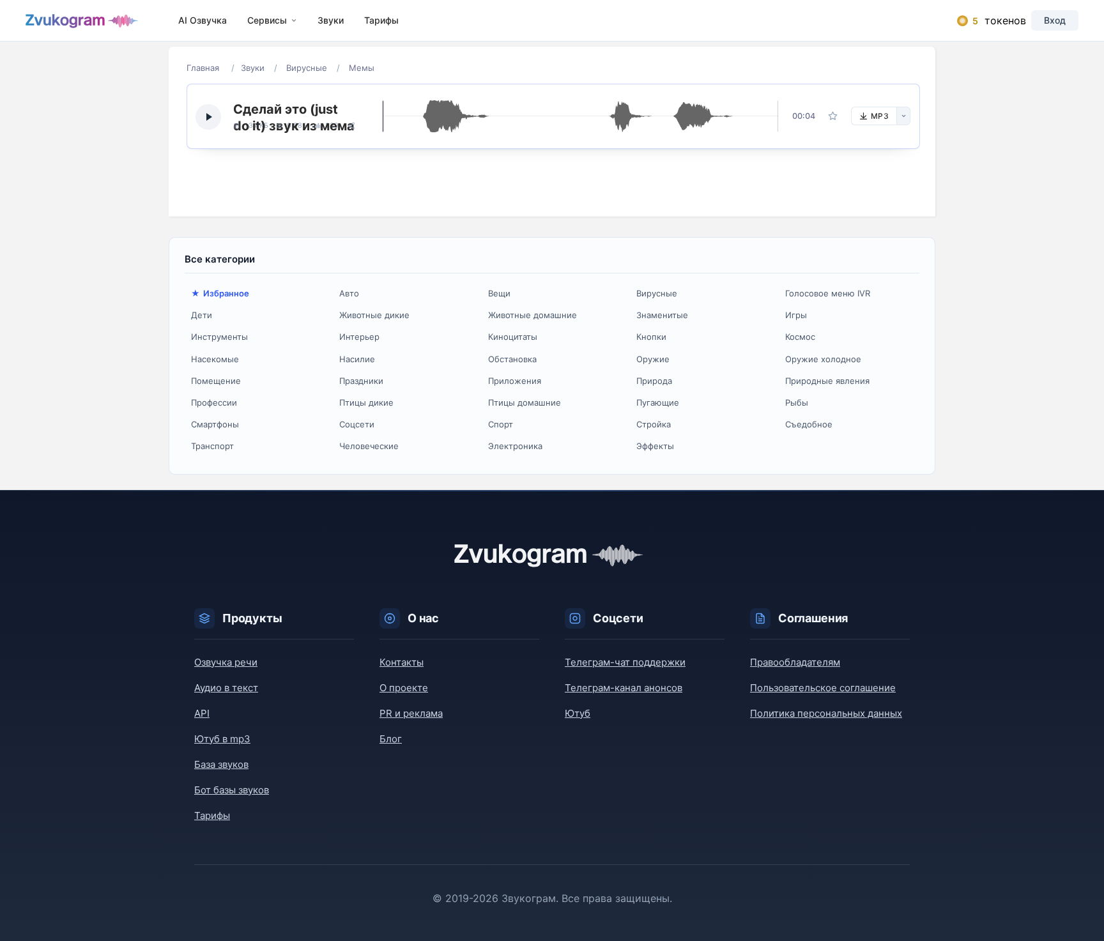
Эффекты (655, 446)
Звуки (331, 20)
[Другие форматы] (903, 116)
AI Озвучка (202, 20)
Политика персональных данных (826, 713)
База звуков (221, 764)
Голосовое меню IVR (827, 293)
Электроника (515, 446)
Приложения (514, 381)
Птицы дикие (366, 402)
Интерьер (359, 337)
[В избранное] (833, 116)
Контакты (401, 662)
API (202, 713)
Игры (796, 315)
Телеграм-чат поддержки (625, 662)
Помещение (216, 381)
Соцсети (356, 424)
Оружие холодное (823, 359)
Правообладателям (795, 662)
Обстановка (512, 359)
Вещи (499, 293)
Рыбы (796, 402)
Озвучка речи (225, 662)
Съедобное (808, 424)
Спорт (500, 424)
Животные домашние (532, 315)
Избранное (226, 293)
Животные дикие (374, 315)
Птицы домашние (524, 402)
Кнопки (651, 337)
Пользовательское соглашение (823, 688)
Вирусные (656, 293)
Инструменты (219, 337)
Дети (201, 315)
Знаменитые (662, 315)
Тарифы (381, 20)
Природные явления (827, 381)
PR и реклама (411, 713)
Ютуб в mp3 (222, 739)
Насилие (357, 359)
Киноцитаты (512, 337)
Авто (349, 293)
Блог (390, 739)
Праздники (361, 381)
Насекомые (215, 359)
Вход (1055, 20)
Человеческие (369, 446)
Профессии (214, 402)
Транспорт (212, 446)
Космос (800, 337)
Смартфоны (215, 424)
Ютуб (577, 713)
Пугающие (657, 402)
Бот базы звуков (231, 790)
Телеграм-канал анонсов (623, 688)
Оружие (653, 359)
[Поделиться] (351, 126)
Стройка (653, 424)
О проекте (403, 688)
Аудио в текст (226, 688)
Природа (654, 381)
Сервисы (267, 20)
